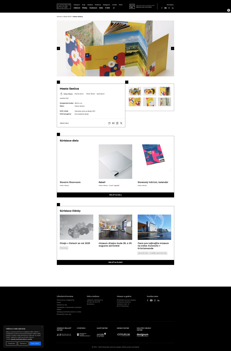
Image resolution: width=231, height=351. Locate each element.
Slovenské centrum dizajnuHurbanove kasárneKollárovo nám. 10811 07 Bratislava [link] (126, 303)
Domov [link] (59, 16)
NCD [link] (120, 5)
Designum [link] (106, 5)
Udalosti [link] (77, 8)
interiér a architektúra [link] (158, 253)
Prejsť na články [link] (115, 262)
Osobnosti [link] (93, 8)
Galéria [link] (90, 5)
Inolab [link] (114, 5)
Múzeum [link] (77, 5)
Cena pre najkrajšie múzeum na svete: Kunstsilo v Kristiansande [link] (153, 246)
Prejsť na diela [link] (115, 195)
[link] (228, 10)
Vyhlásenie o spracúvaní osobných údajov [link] (69, 308)
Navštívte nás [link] (62, 305)
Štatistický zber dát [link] (64, 314)
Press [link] (59, 302)
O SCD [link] (107, 8)
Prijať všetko (35, 343)
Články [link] (84, 8)
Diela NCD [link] (67, 16)
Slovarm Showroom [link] (70, 182)
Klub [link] (83, 5)
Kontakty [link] (170, 5)
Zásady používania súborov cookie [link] (21, 339)
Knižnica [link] (98, 5)
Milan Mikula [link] (68, 94)
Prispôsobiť (11, 343)
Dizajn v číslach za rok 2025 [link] (75, 243)
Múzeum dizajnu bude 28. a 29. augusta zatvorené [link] (115, 244)
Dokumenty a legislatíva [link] (65, 300)
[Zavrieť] (42, 326)
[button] (172, 48)
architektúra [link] (143, 253)
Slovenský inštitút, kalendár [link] (153, 182)
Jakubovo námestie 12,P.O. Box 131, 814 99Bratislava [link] (95, 302)
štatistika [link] (63, 248)
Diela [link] (101, 8)
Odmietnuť (23, 343)
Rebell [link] (102, 182)
